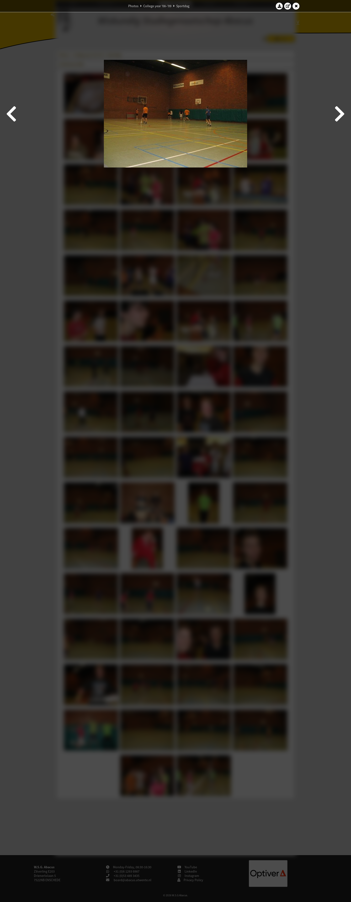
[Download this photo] (279, 6)
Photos (133, 6)
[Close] (296, 6)
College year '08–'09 (157, 6)
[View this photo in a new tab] (287, 6)
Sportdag (182, 6)
